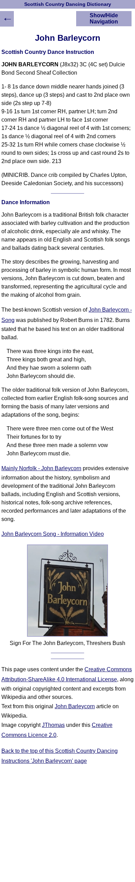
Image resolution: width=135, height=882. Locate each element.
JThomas (53, 725)
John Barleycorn (75, 706)
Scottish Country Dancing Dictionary (67, 4)
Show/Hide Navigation (104, 18)
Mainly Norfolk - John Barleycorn (41, 468)
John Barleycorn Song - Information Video (52, 534)
